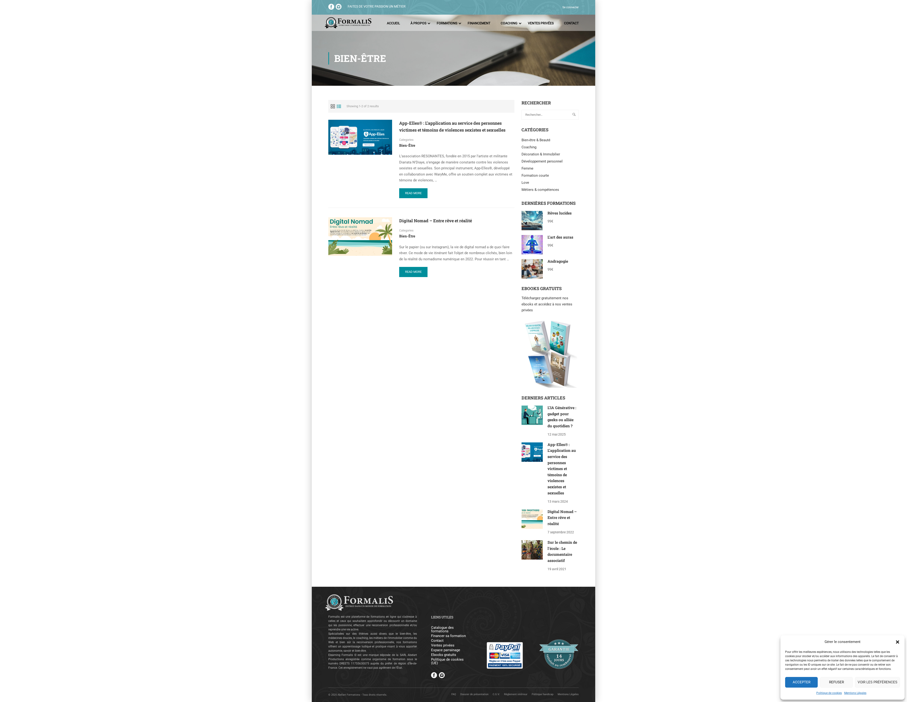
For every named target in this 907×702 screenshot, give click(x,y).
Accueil (393, 23)
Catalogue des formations (442, 629)
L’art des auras (560, 237)
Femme (527, 168)
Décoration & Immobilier (541, 154)
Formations (447, 23)
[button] (897, 642)
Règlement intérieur (515, 694)
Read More (415, 194)
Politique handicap (542, 694)
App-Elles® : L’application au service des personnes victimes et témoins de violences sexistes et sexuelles (452, 126)
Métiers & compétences (540, 190)
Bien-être (407, 145)
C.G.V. (496, 694)
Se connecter (570, 7)
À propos (418, 23)
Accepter (801, 682)
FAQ (453, 694)
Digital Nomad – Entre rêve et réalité (435, 220)
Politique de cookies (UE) (447, 661)
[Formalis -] (348, 23)
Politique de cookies (829, 693)
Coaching (509, 23)
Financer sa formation (448, 636)
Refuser (836, 682)
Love (525, 182)
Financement (479, 23)
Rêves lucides (560, 212)
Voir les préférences (877, 682)
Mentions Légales (855, 693)
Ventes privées (541, 23)
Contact (571, 23)
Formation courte (535, 175)
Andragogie (558, 261)
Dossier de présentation (474, 694)
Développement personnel (542, 161)
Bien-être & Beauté (536, 140)
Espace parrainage (445, 650)
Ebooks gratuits (443, 655)
